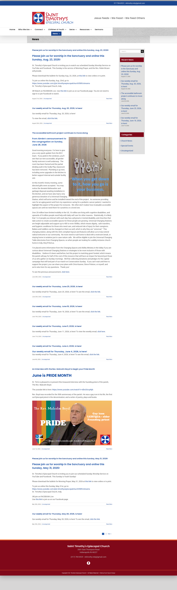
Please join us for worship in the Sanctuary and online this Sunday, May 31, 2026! (70, 458)
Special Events (127, 146)
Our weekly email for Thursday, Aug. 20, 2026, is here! (57, 108)
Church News (126, 141)
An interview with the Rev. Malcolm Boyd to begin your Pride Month (63, 369)
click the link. (94, 354)
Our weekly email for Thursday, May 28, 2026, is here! (57, 514)
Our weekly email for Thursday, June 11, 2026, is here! (57, 326)
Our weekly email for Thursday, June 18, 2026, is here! (57, 306)
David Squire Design (109, 573)
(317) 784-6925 (77, 557)
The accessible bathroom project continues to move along (60, 133)
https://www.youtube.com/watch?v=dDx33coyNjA (72, 390)
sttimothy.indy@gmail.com (135, 3)
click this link (52, 118)
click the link (95, 292)
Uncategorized (48, 98)
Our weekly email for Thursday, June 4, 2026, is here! (57, 346)
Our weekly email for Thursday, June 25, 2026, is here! (57, 286)
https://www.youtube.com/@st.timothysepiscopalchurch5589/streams (61, 83)
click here (65, 272)
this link (82, 76)
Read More (109, 98)
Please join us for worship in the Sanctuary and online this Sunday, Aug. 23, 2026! (70, 50)
